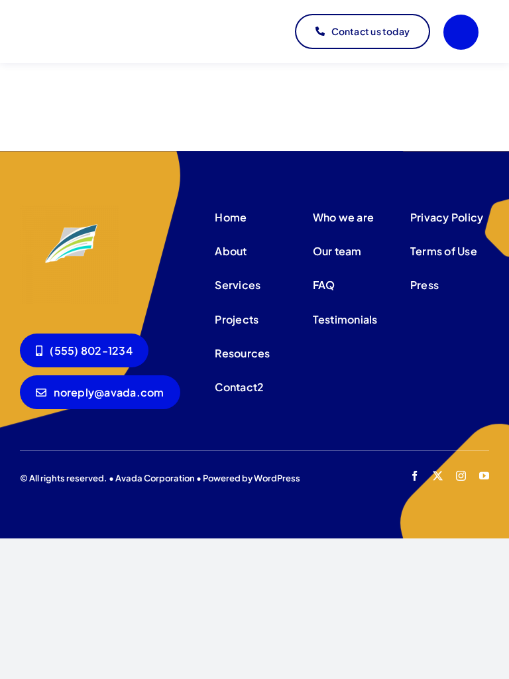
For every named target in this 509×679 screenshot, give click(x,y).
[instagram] (461, 476)
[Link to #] (461, 32)
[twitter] (438, 476)
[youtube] (484, 476)
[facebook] (415, 476)
